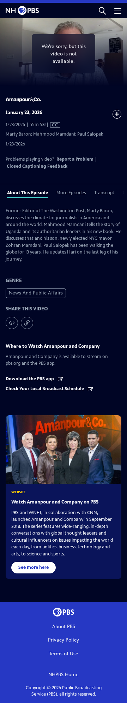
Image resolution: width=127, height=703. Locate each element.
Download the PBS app (30, 379)
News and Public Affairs (36, 293)
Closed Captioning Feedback (37, 166)
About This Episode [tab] (27, 193)
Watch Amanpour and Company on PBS (54, 502)
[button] (102, 10)
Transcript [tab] (104, 193)
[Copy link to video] (27, 323)
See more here (33, 567)
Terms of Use (63, 654)
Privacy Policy (63, 640)
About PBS (63, 627)
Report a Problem (74, 159)
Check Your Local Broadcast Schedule (45, 389)
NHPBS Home (63, 675)
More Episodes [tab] (71, 193)
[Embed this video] (12, 323)
